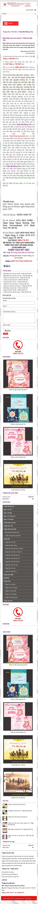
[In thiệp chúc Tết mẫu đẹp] (18, 795)
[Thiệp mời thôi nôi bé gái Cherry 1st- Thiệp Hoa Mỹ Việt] (5, 824)
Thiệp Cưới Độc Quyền (11, 597)
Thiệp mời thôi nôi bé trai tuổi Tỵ (17, 804)
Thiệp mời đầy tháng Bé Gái (18, 457)
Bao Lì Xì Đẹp (7, 513)
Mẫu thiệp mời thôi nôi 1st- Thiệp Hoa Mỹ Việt (20, 829)
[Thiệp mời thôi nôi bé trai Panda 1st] (5, 818)
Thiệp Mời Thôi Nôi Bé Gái (11, 555)
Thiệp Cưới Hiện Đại (10, 591)
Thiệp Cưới (7, 581)
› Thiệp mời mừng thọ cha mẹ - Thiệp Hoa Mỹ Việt (16, 277)
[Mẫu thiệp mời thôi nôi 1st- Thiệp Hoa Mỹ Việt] (5, 831)
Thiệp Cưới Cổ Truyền (10, 587)
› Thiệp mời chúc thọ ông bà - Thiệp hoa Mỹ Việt (16, 284)
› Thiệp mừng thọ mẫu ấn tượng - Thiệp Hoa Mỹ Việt (17, 292)
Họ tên (5, 300)
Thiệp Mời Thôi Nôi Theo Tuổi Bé (13, 548)
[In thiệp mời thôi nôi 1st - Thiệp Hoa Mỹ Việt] (5, 812)
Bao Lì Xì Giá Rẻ (8, 519)
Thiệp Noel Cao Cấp (9, 522)
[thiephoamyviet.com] (19, 4)
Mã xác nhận (7, 325)
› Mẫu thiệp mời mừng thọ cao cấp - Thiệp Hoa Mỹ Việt (17, 275)
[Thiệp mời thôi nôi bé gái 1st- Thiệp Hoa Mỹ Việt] (5, 837)
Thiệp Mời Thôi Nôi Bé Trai (12, 558)
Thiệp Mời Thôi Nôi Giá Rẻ (11, 561)
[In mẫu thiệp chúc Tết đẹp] (18, 488)
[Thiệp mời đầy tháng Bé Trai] (18, 422)
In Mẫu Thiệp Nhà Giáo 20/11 (12, 535)
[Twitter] (9, 266)
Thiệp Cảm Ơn (7, 600)
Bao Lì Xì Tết (7, 509)
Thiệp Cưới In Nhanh (10, 594)
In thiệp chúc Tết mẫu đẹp (18, 797)
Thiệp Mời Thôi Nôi (9, 542)
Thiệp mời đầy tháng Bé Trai (18, 424)
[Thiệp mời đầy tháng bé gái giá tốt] (18, 387)
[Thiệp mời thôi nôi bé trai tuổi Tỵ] (5, 806)
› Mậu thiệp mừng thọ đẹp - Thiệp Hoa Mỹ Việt (15, 288)
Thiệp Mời (6, 539)
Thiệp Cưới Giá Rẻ (9, 584)
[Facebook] (5, 266)
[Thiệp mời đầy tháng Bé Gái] (18, 455)
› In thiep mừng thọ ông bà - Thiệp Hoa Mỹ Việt (15, 279)
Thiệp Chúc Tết (8, 526)
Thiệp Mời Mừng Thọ (24, 124)
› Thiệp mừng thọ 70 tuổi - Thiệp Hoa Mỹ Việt (15, 290)
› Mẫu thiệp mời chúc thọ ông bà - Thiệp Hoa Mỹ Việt (17, 273)
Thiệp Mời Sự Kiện (9, 568)
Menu (11, 23)
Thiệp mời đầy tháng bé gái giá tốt (18, 389)
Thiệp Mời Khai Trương (11, 565)
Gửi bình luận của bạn (9, 311)
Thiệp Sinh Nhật (8, 574)
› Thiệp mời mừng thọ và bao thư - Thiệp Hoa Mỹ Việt (17, 286)
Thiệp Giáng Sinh (8, 506)
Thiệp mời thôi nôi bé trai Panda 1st (17, 817)
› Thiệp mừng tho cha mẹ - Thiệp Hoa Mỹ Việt (15, 281)
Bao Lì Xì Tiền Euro (9, 516)
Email (5, 306)
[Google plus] (7, 266)
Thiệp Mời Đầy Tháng (10, 545)
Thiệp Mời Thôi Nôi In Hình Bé (12, 552)
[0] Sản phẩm (29, 10)
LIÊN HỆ (6, 578)
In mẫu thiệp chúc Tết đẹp (18, 490)
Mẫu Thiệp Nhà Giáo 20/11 (11, 532)
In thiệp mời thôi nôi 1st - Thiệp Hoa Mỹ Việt (20, 810)
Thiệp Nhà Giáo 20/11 (9, 529)
